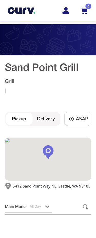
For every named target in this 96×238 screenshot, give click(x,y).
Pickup (19, 119)
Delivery (46, 119)
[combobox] (16, 206)
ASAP (82, 119)
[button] (47, 206)
